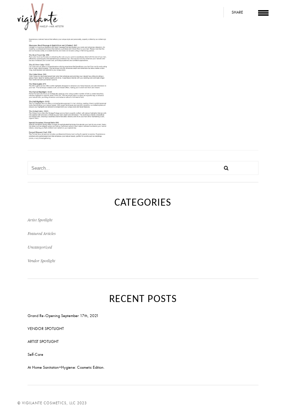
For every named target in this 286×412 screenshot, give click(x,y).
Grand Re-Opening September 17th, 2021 (63, 315)
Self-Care (35, 354)
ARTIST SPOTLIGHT (43, 341)
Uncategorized (40, 247)
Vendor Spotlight (41, 260)
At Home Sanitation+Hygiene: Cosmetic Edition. (66, 367)
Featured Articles (42, 233)
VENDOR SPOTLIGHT (46, 328)
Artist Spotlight (40, 219)
